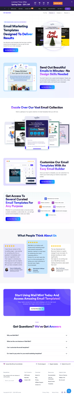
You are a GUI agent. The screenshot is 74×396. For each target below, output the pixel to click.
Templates (50, 383)
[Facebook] (64, 392)
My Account (62, 380)
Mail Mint (21, 8)
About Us (37, 375)
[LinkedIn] (62, 392)
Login (67, 8)
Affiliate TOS (62, 377)
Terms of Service (63, 375)
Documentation (51, 8)
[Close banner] (72, 2)
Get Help (60, 8)
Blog (40, 8)
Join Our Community (51, 378)
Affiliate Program (39, 382)
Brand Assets (51, 381)
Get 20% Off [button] (57, 3)
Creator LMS (28, 8)
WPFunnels (13, 8)
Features (51, 12)
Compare (59, 12)
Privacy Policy (45, 392)
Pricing (44, 8)
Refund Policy (55, 392)
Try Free (45, 12)
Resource (66, 12)
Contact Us (38, 384)
